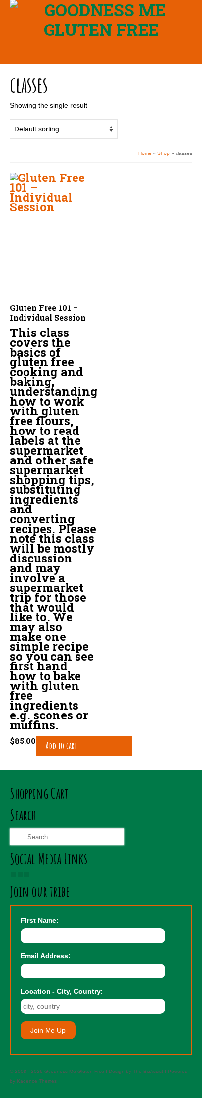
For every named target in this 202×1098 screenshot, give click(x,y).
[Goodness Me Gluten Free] (101, 19)
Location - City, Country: (62, 991)
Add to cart (61, 746)
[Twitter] (20, 874)
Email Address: (46, 956)
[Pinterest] (26, 874)
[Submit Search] (17, 836)
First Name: (40, 920)
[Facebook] (13, 874)
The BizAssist (148, 1071)
